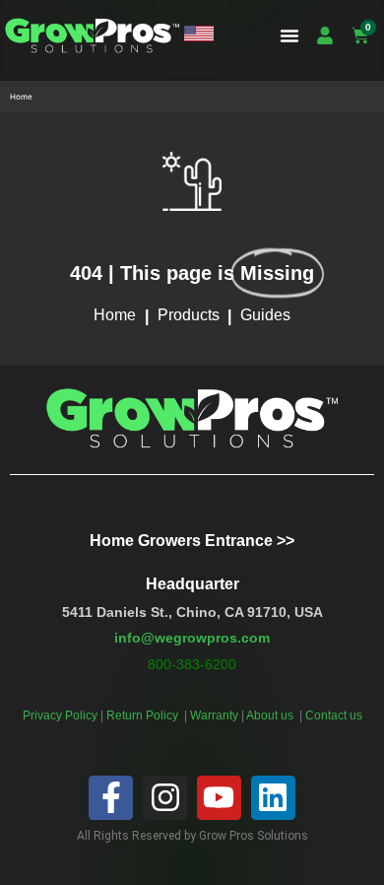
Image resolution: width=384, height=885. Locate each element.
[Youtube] (219, 798)
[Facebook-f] (111, 798)
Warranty (215, 715)
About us (271, 715)
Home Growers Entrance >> (192, 540)
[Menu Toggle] (289, 35)
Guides (265, 314)
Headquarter (192, 584)
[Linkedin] (273, 798)
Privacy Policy (60, 715)
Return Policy (143, 715)
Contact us (333, 715)
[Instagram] (165, 798)
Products (189, 314)
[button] (199, 35)
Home (21, 97)
